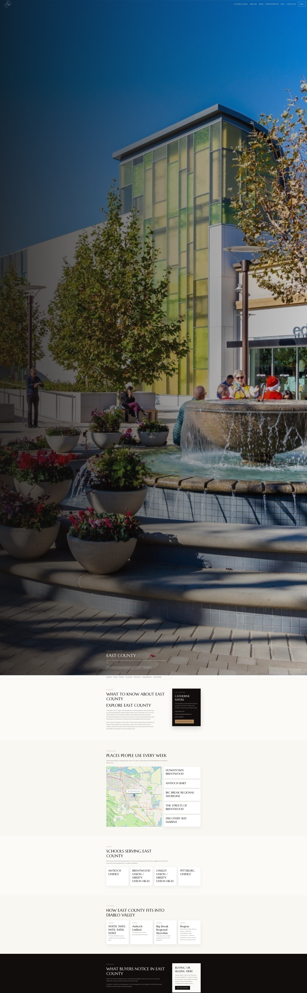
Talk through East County (184, 721)
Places (115, 677)
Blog (283, 4)
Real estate (137, 677)
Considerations (147, 677)
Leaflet (145, 826)
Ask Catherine (157, 677)
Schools (121, 677)
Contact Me (291, 4)
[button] (134, 795)
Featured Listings (241, 4)
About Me (253, 4)
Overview (109, 677)
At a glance (129, 677)
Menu (302, 4)
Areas (261, 4)
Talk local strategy (182, 987)
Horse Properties (272, 4)
